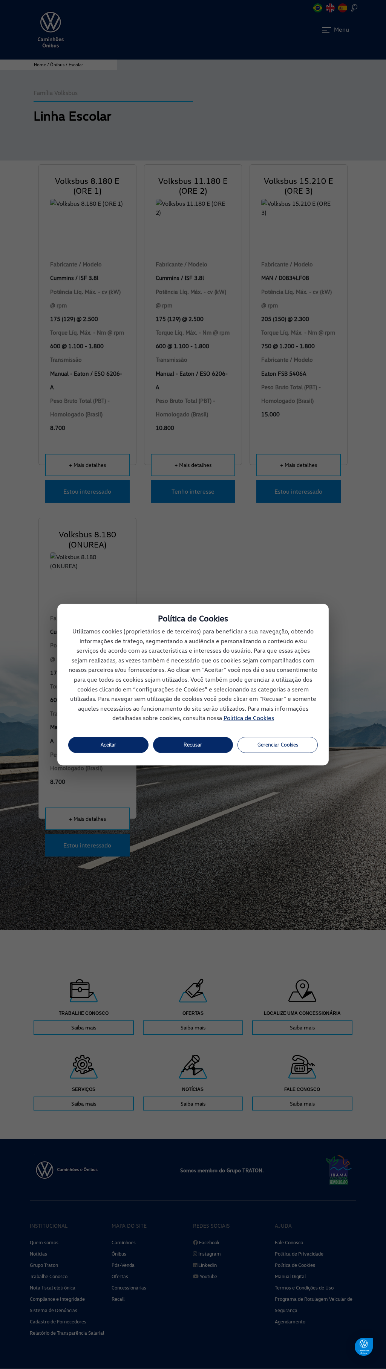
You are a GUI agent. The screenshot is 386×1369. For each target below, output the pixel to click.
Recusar (193, 744)
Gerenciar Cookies (277, 744)
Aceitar (108, 744)
